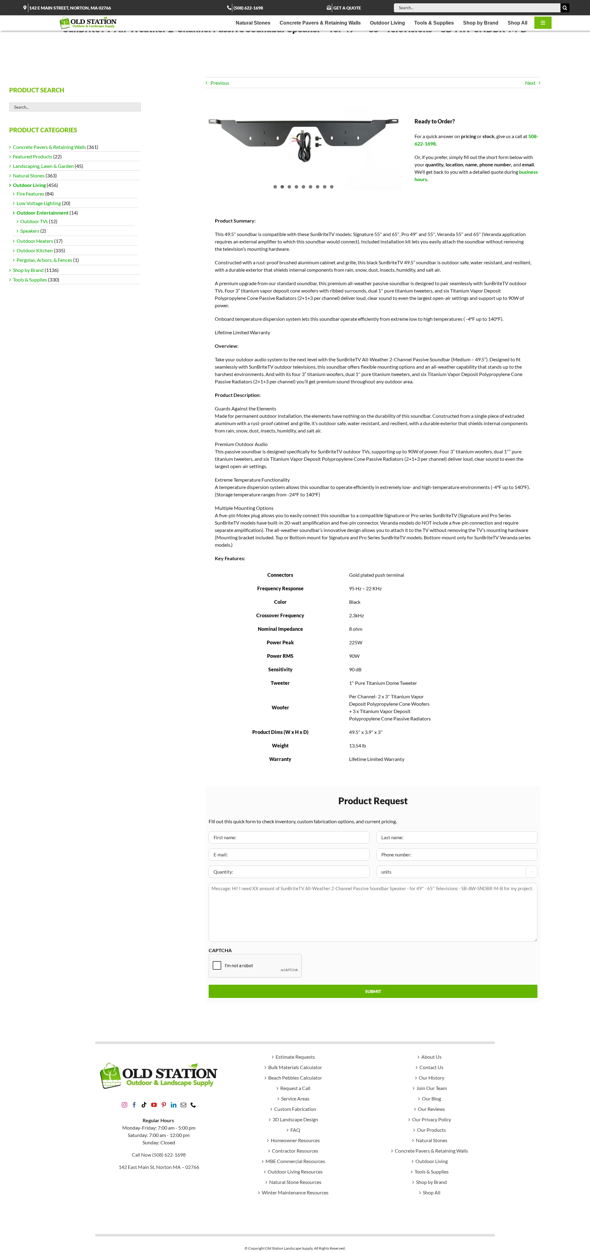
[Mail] (183, 1105)
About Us (431, 1057)
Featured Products (32, 156)
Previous (219, 83)
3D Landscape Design (295, 1119)
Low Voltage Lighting (39, 203)
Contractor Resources (295, 1151)
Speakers (29, 231)
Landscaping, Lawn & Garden (43, 166)
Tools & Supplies (30, 279)
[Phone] (193, 1105)
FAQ (295, 1130)
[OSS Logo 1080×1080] (88, 18)
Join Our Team (431, 1088)
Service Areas (295, 1098)
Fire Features (30, 193)
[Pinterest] (164, 1105)
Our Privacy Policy (431, 1119)
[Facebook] (134, 1105)
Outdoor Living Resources (295, 1171)
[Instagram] (124, 1105)
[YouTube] (154, 1105)
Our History (431, 1077)
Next (530, 83)
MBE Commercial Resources (295, 1161)
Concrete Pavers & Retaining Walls (49, 147)
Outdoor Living (29, 185)
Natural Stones (29, 175)
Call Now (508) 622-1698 (159, 1155)
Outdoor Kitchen (35, 250)
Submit (373, 991)
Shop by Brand (28, 270)
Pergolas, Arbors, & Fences (44, 260)
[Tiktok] (144, 1105)
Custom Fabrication (295, 1109)
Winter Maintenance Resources (295, 1192)
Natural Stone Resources (295, 1182)
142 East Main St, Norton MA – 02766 (159, 1167)
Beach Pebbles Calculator (295, 1077)
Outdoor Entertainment (43, 212)
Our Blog (431, 1098)
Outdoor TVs (34, 221)
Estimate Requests (295, 1057)
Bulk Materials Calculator (295, 1067)
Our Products (431, 1130)
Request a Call (295, 1088)
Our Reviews (431, 1109)
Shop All (431, 1192)
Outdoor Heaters (35, 241)
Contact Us (431, 1067)
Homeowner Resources (295, 1140)
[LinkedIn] (173, 1105)
